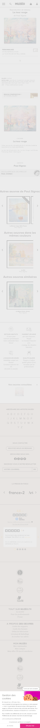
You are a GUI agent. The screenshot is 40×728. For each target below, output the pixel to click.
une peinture (17, 145)
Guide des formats (20, 629)
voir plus (27, 537)
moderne (34, 145)
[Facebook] (15, 459)
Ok (34, 469)
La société (20, 611)
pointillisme (19, 147)
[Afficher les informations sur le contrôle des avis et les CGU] (32, 522)
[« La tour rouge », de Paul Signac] (19, 391)
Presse (20, 617)
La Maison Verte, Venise (23, 312)
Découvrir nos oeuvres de (14, 173)
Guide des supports (20, 626)
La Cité (23, 271)
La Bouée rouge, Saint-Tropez (18, 226)
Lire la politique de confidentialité (11, 719)
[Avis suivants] (38, 537)
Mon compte (20, 648)
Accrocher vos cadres (20, 636)
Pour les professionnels (20, 614)
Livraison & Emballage (20, 634)
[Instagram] (18, 459)
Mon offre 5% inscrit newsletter (20, 651)
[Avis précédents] (1, 537)
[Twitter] (24, 459)
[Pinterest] (21, 459)
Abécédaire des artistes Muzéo (20, 409)
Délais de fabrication (20, 631)
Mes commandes (20, 646)
